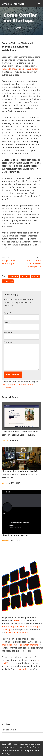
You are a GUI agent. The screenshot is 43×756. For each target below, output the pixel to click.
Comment (9, 342)
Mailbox (21, 69)
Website (8, 332)
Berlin (16, 620)
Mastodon (23, 669)
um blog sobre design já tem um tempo (21, 644)
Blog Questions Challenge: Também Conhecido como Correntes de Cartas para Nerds (21, 474)
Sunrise (12, 69)
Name (7, 313)
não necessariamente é (17, 632)
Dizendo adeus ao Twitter (15, 535)
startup (35, 276)
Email (7, 322)
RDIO (4, 69)
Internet (6, 28)
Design (5, 440)
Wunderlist (32, 69)
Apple (13, 626)
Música (20, 626)
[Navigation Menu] (38, 3)
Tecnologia (7, 629)
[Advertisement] (21, 696)
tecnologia (8, 281)
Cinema (28, 626)
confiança (13, 276)
